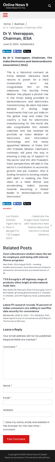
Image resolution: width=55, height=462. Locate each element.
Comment (10, 347)
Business (7, 208)
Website (8, 410)
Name (7, 385)
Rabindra (28, 44)
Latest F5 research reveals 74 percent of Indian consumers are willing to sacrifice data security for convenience (27, 308)
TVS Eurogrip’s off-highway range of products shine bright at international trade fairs (25, 282)
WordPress (44, 457)
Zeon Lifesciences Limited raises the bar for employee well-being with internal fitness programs (27, 257)
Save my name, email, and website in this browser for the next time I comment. (26, 425)
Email (7, 398)
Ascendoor (19, 457)
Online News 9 (15, 4)
